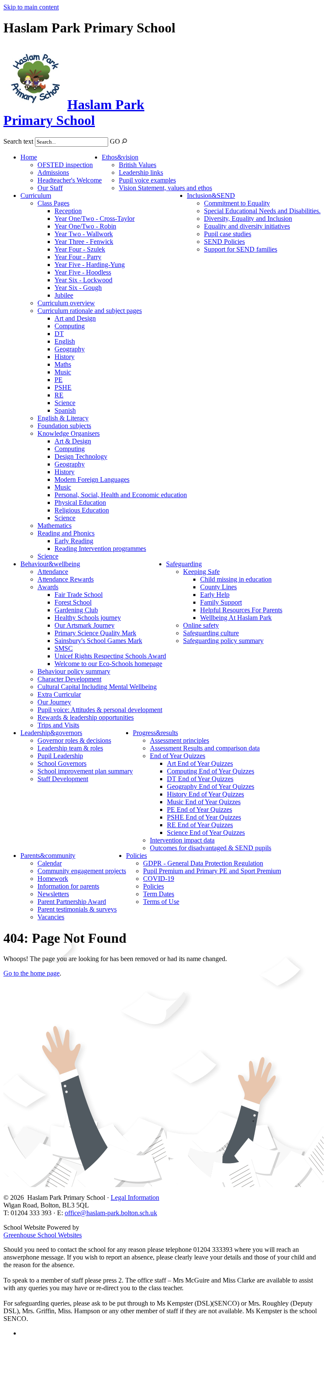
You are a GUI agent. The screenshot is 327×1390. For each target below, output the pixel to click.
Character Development (69, 679)
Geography (69, 349)
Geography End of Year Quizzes (210, 786)
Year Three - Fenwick (83, 241)
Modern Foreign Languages (91, 479)
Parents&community (47, 855)
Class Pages (53, 203)
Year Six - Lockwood (83, 280)
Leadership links (141, 172)
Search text (18, 141)
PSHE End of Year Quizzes (204, 817)
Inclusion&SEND (211, 195)
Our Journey (54, 702)
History (64, 356)
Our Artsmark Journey (84, 625)
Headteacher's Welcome (69, 180)
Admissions (53, 172)
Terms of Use (161, 901)
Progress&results (155, 732)
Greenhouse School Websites (42, 1235)
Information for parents (68, 886)
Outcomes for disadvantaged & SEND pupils (210, 847)
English (64, 341)
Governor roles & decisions (74, 740)
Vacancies (50, 917)
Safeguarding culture (211, 633)
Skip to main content (31, 7)
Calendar (49, 863)
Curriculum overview (66, 303)
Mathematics (54, 525)
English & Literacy (63, 418)
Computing (69, 326)
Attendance (52, 571)
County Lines (218, 587)
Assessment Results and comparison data (205, 748)
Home (28, 157)
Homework (52, 878)
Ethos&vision (120, 157)
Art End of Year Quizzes (200, 763)
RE (58, 395)
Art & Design (72, 441)
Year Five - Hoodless (82, 272)
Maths (62, 364)
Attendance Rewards (65, 579)
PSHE (63, 387)
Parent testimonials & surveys (77, 909)
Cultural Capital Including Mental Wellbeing (97, 686)
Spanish (65, 410)
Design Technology (80, 456)
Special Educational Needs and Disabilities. (262, 210)
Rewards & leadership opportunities (85, 717)
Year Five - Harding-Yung (89, 264)
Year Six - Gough (78, 287)
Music (62, 372)
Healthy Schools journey (87, 617)
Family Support (221, 602)
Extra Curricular (59, 694)
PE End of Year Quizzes (199, 809)
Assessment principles (179, 740)
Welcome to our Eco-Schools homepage (108, 663)
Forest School (73, 602)
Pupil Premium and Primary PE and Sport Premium (212, 871)
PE (58, 379)
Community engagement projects (81, 871)
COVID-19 (158, 878)
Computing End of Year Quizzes (210, 771)
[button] (124, 141)
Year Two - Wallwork (83, 233)
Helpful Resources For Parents (241, 610)
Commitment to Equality (237, 203)
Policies (136, 855)
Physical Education (80, 502)
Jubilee (63, 295)
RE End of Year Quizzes (200, 824)
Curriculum (35, 195)
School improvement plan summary (85, 771)
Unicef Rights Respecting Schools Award (110, 656)
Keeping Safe (201, 571)
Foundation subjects (64, 425)
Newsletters (53, 894)
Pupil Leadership (60, 755)
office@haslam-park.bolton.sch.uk (111, 1212)
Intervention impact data (182, 840)
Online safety (201, 625)
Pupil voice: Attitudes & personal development (99, 709)
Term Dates (158, 894)
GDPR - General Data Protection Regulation (203, 863)
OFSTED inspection (65, 164)
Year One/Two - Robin (85, 226)
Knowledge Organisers (68, 433)
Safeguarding (184, 564)
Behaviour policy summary (73, 671)
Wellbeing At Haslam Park (236, 617)
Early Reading (73, 540)
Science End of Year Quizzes (206, 832)
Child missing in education (236, 579)
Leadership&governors (51, 732)
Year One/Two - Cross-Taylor (94, 218)
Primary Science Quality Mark (95, 633)
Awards (47, 587)
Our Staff (50, 187)
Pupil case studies (227, 233)
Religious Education (81, 510)
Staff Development (62, 778)
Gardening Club (76, 610)
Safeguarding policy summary (223, 640)
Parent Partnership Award (71, 901)
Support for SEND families (240, 249)
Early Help (214, 594)
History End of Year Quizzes (205, 794)
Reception (68, 210)
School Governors (61, 763)
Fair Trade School (78, 594)
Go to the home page (31, 973)
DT (59, 333)
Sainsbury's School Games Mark (98, 640)
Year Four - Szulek (79, 249)
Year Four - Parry (77, 257)
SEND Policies (224, 241)
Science (64, 402)
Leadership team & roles (70, 748)
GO (115, 141)
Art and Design (75, 318)
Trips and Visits (58, 725)
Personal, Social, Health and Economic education (120, 494)
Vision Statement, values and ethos (165, 187)
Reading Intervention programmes (100, 548)
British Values (137, 164)
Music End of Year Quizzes (204, 801)
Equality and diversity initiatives (247, 226)
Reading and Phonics (66, 533)
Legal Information (135, 1197)
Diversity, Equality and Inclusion (248, 218)
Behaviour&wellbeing (50, 564)
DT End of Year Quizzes (200, 778)
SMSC (63, 648)
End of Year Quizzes (177, 755)
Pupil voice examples (147, 180)
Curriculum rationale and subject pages (89, 310)
